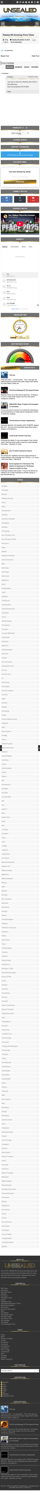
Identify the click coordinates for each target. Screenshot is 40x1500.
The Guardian (5, 1320)
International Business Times (11, 1303)
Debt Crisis (5, 653)
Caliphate (5, 596)
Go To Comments (16, 42)
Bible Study (5, 568)
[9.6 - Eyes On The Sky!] (20, 356)
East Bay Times (6, 1292)
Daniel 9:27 (5, 645)
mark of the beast (7, 1173)
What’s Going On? (7, 1359)
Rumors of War (6, 976)
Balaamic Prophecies (8, 555)
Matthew (6, 1394)
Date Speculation (7, 649)
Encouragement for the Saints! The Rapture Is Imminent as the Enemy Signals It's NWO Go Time (21, 466)
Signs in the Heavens (8, 1005)
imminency (5, 1169)
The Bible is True (7, 1034)
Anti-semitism (6, 510)
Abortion (4, 494)
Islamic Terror (6, 817)
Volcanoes (5, 1091)
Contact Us (27, 1487)
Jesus (3, 837)
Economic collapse (7, 690)
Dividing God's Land (7, 666)
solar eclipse (6, 1226)
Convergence (6, 625)
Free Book (4, 1344)
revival (4, 1214)
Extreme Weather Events (9, 719)
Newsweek (4, 1307)
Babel (3, 547)
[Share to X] (4, 42)
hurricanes (5, 1165)
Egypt (3, 698)
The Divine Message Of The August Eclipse (24, 390)
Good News (5, 760)
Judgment (5, 850)
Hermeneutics (6, 784)
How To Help (5, 1350)
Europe (4, 715)
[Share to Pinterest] (7, 42)
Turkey (4, 1058)
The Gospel (5, 1042)
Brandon (5, 1382)
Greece (4, 772)
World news (5, 1107)
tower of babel (6, 1234)
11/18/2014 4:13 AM (32, 77)
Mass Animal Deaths (8, 862)
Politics (4, 936)
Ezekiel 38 (5, 723)
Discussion (4, 1342)
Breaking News (6, 588)
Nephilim (4, 891)
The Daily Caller (6, 1317)
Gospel (4, 764)
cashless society (7, 1120)
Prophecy (5, 952)
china (3, 1124)
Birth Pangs (5, 572)
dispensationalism (7, 1132)
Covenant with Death (8, 633)
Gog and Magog (7, 756)
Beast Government (7, 560)
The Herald (4, 1322)
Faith (3, 727)
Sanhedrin (5, 989)
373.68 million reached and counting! (20, 155)
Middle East (5, 874)
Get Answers (5, 1346)
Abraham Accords (7, 498)
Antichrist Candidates (8, 519)
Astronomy (5, 543)
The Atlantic (5, 1313)
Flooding (4, 735)
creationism (5, 1128)
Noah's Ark (5, 903)
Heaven (4, 776)
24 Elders (4, 486)
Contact (3, 1340)
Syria (3, 1017)
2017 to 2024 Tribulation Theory (20, 451)
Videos (4, 1083)
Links (2, 1353)
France (4, 739)
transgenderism (7, 1238)
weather (4, 1246)
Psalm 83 (4, 956)
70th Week (5, 490)
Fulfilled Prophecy (7, 743)
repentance (5, 1205)
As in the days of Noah (9, 539)
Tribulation (5, 1054)
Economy (4, 694)
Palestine (4, 923)
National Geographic (7, 1305)
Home (3, 1335)
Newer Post (5, 56)
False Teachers (6, 731)
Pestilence (5, 932)
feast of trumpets (7, 1156)
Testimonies (5, 1030)
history (4, 1160)
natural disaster (7, 1185)
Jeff (4, 1392)
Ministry (4, 882)
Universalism (6, 1075)
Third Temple (6, 1050)
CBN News (4, 1290)
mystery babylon (7, 1181)
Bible (3, 564)
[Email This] (33, 40)
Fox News (4, 1296)
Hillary (5, 1390)
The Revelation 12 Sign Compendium (22, 420)
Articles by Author (7, 1339)
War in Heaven (6, 1099)
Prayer (4, 944)
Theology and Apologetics (10, 1046)
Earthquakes (6, 686)
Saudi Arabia (6, 993)
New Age (4, 895)
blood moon (5, 1115)
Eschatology (5, 711)
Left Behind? (5, 1352)
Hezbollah (5, 788)
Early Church (5, 682)
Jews (3, 842)
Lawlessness (6, 854)
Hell (3, 780)
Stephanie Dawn (8, 1396)
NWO (3, 887)
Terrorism (5, 1026)
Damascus (5, 641)
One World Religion (7, 919)
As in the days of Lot (8, 535)
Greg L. (5, 1386)
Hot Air (3, 1300)
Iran (2, 50)
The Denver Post (6, 1318)
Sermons (4, 997)
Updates (4, 1357)
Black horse (5, 576)
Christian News (6, 604)
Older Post (35, 56)
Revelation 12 (6, 964)
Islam (3, 813)
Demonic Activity (7, 662)
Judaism (4, 846)
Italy (3, 825)
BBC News (4, 1288)
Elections (4, 703)
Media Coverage (7, 870)
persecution (5, 1197)
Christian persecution (8, 609)
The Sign (4, 1355)
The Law (12, 375)
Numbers (4, 911)
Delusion (4, 658)
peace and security (8, 1193)
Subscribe (20, 182)
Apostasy (5, 527)
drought (4, 1136)
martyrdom (5, 1177)
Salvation (4, 985)
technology (5, 1230)
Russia (4, 981)
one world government (9, 1189)
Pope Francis (6, 940)
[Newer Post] (1, 748)
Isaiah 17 (4, 809)
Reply (9, 91)
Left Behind (5, 858)
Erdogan (4, 707)
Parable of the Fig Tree (9, 927)
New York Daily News (8, 1309)
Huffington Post (6, 1302)
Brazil (3, 584)
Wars (3, 1103)
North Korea (5, 907)
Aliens (4, 506)
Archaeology (6, 531)
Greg (4, 1388)
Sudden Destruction (8, 1013)
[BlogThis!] (35, 40)
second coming (6, 1222)
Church (4, 617)
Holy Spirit (5, 792)
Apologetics (5, 523)
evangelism (5, 1144)
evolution (4, 1148)
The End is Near (6, 1038)
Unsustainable (6, 1079)
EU (2, 678)
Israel (3, 821)
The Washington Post (8, 1324)
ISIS (3, 801)
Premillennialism (7, 948)
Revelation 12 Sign (7, 968)
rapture (4, 1201)
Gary (4, 1384)
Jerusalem (5, 833)
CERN (3, 592)
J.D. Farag (5, 829)
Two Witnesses (6, 1062)
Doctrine (4, 670)
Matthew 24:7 (6, 866)
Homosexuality (6, 797)
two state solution (7, 1242)
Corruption (5, 629)
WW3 (3, 1095)
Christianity (5, 613)
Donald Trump (6, 674)
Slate (2, 1311)
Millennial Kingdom (7, 878)
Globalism (5, 752)
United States (6, 1071)
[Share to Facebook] (5, 42)
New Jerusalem (6, 899)
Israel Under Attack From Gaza (20, 436)
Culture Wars (6, 637)
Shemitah (5, 1001)
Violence (4, 1087)
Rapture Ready (6, 960)
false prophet (6, 1152)
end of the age (6, 1140)
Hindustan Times (6, 1298)
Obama (4, 915)
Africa (4, 502)
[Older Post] (39, 748)
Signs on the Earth (7, 1009)
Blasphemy (5, 580)
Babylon (4, 551)
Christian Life (6, 600)
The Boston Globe (7, 1315)
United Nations (6, 1066)
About (3, 1337)
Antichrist (5, 515)
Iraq (3, 805)
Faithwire (4, 1294)
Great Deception (7, 768)
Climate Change (7, 621)
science (4, 1218)
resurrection (6, 1210)
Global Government (7, 748)
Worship (4, 1111)
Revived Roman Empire (9, 972)
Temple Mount (6, 1021)
